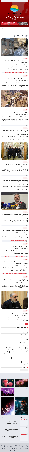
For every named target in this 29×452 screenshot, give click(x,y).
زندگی (14, 354)
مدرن (26, 360)
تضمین (25, 352)
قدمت (18, 358)
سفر (21, 356)
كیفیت (10, 358)
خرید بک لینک (25, 329)
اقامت (10, 347)
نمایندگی (18, 362)
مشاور (14, 360)
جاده (7, 352)
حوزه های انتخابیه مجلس (23, 337)
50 (19, 324)
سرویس (25, 356)
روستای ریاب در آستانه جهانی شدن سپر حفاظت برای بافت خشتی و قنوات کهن (15, 279)
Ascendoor (19, 450)
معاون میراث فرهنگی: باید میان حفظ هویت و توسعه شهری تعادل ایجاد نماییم (16, 262)
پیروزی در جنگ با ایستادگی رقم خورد (19, 313)
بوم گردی (17, 350)
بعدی (17, 324)
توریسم (25, 58)
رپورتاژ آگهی (25, 332)
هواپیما (11, 362)
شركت (13, 356)
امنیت (26, 350)
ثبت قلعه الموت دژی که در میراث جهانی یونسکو (17, 78)
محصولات (5, 358)
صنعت (26, 358)
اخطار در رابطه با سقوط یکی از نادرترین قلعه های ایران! (15, 230)
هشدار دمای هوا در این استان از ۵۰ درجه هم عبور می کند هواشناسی (10, 437)
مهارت (10, 360)
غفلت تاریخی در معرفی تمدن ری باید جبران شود (17, 164)
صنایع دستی (8, 356)
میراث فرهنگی (24, 362)
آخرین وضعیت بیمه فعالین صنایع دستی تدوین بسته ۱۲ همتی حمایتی (15, 215)
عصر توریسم (24, 64)
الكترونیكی (5, 347)
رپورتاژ (18, 354)
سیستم (17, 356)
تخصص (4, 350)
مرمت (22, 360)
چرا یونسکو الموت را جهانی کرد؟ (20, 112)
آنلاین (19, 347)
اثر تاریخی (14, 347)
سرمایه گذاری (5, 354)
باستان (22, 350)
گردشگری (25, 364)
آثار (26, 347)
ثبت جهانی (12, 352)
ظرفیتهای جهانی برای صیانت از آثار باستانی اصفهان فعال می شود (15, 131)
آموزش (23, 347)
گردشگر (6, 362)
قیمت (14, 358)
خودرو (21, 354)
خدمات (25, 354)
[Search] (2, 29)
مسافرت (18, 360)
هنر (14, 362)
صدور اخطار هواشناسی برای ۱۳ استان (11, 429)
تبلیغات (8, 350)
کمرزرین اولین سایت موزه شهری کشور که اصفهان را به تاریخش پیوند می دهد (15, 181)
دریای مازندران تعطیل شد (13, 421)
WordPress (7, 450)
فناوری (22, 358)
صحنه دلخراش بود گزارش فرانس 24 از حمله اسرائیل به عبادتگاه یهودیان (15, 61)
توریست (21, 352)
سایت (10, 354)
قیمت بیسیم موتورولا (23, 342)
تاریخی (13, 350)
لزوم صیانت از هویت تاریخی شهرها (20, 246)
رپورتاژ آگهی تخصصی (23, 334)
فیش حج (26, 339)
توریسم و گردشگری (14, 17)
